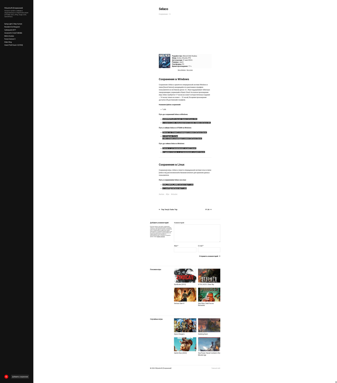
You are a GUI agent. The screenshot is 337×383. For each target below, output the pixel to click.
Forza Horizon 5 (9, 39)
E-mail (200, 246)
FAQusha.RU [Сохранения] (13, 8)
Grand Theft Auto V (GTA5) (13, 45)
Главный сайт (215, 368)
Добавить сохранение (20, 377)
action (162, 194)
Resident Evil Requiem (12, 27)
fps (168, 194)
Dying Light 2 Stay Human (13, 24)
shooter (174, 194)
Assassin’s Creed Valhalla (13, 33)
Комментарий (179, 223)
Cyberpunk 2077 (10, 30)
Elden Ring (8, 42)
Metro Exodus (9, 36)
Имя (176, 246)
